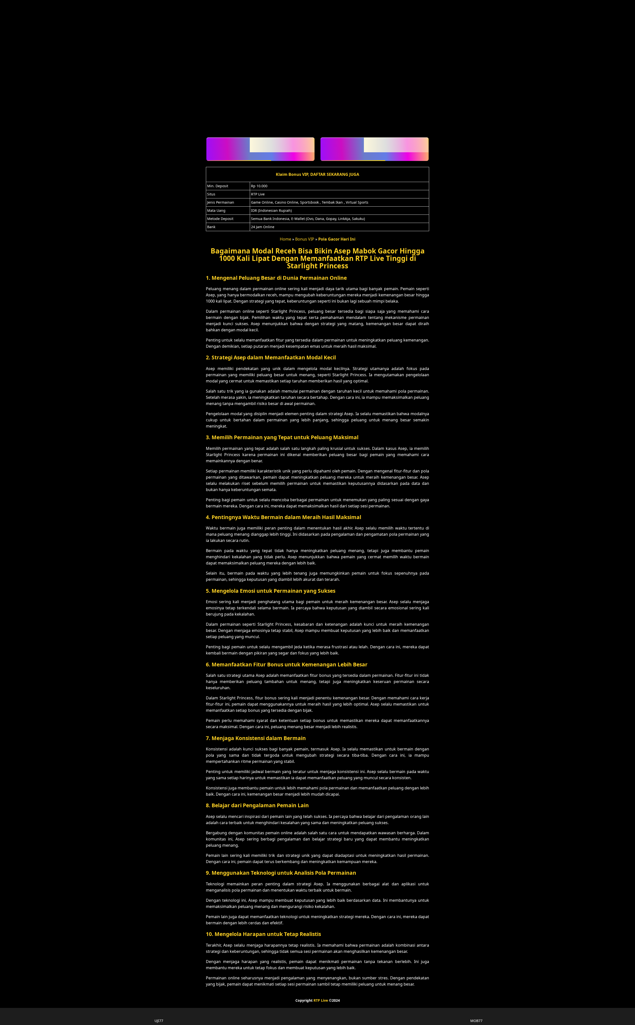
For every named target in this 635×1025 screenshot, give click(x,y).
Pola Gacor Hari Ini (336, 239)
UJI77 (159, 1020)
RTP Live (321, 1000)
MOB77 (476, 1020)
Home (285, 239)
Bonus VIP (304, 239)
